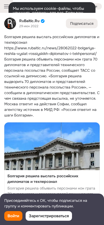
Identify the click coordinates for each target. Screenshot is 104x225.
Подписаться (81, 23)
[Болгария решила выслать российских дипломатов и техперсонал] (52, 164)
